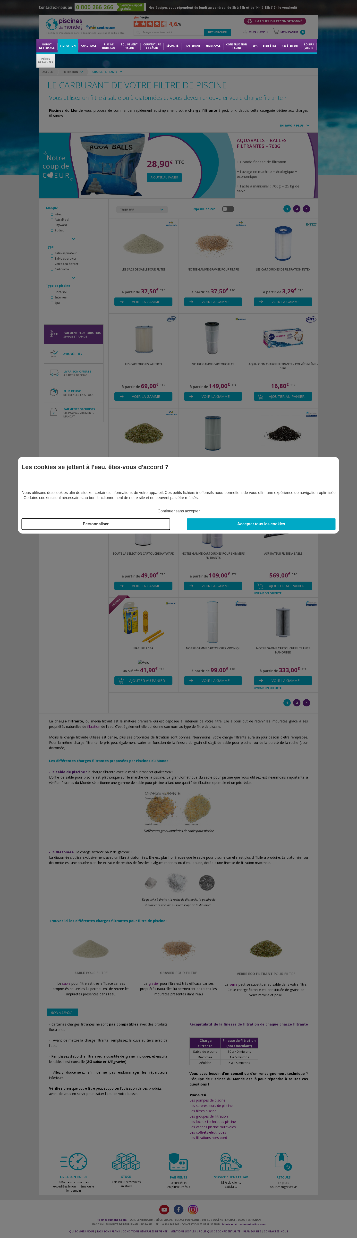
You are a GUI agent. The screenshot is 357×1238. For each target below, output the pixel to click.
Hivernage (213, 45)
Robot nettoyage (47, 46)
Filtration (68, 45)
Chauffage (88, 45)
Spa (255, 45)
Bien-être (269, 45)
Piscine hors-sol (108, 46)
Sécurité (172, 45)
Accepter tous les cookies (261, 524)
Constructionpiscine (236, 46)
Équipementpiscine (129, 46)
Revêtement (290, 45)
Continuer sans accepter (179, 511)
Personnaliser (96, 524)
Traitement (192, 45)
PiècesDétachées (45, 60)
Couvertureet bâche (152, 46)
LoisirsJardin (309, 46)
